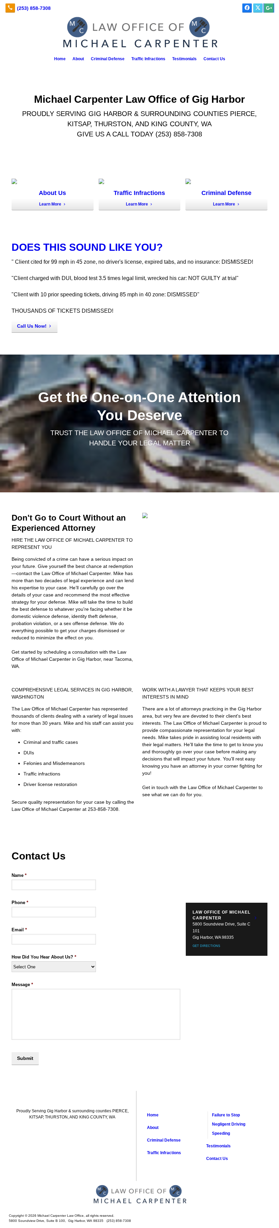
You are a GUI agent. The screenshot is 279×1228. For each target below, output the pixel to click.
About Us (52, 193)
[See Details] (255, 918)
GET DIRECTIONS (206, 946)
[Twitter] (257, 8)
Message (22, 984)
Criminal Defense (108, 58)
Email (19, 930)
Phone (20, 902)
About (78, 58)
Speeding (221, 1133)
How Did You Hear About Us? (44, 957)
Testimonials (184, 58)
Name (19, 875)
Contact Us (214, 58)
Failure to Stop (226, 1115)
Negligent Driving (228, 1124)
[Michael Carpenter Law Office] (139, 1194)
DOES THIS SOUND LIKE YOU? (87, 247)
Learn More (50, 204)
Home (60, 58)
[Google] (268, 8)
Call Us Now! (32, 326)
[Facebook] (247, 8)
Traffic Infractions (148, 58)
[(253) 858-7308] (28, 8)
